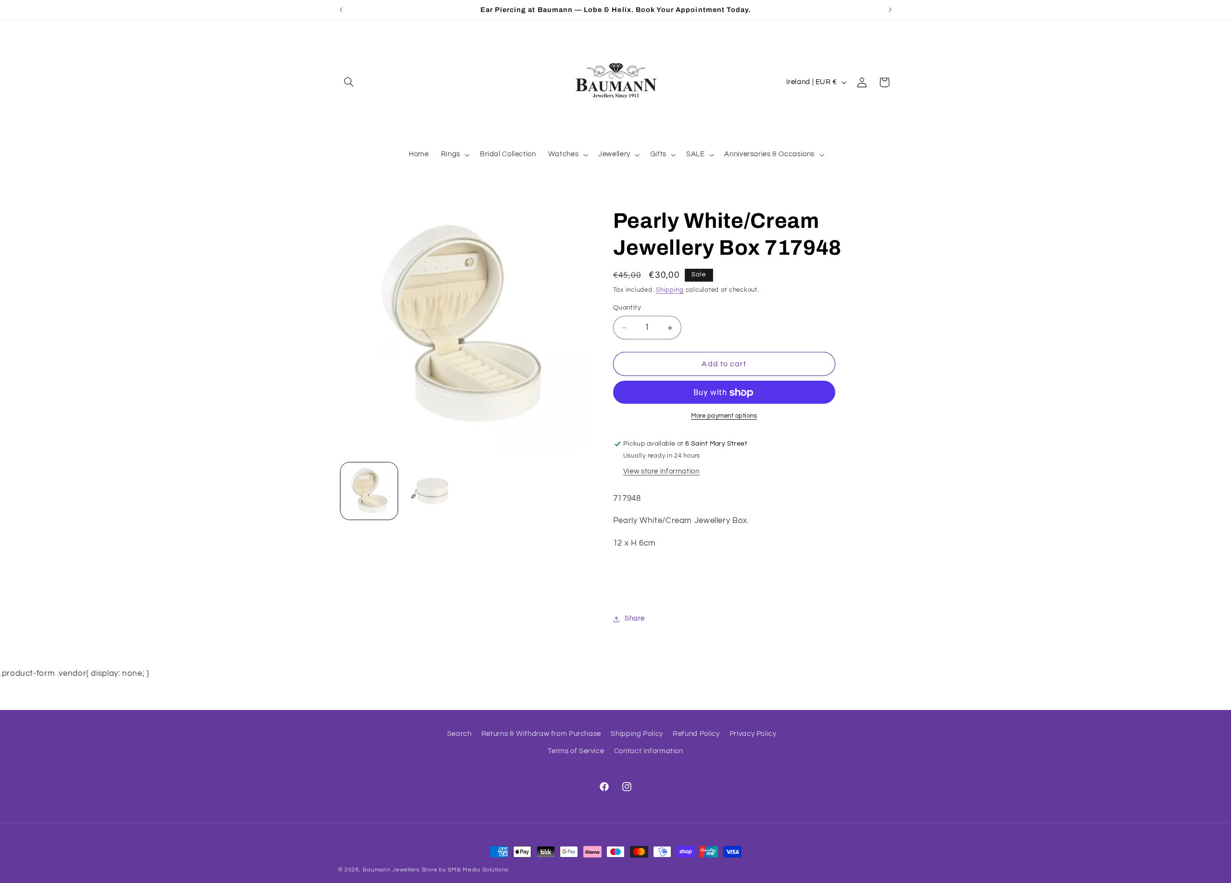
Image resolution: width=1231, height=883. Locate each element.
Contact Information (648, 751)
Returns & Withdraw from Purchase (541, 733)
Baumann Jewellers (391, 869)
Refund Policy (696, 733)
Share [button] (635, 618)
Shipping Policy (637, 733)
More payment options (724, 416)
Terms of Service (576, 751)
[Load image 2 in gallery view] (431, 491)
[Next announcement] (890, 9)
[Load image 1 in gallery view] (369, 491)
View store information (661, 471)
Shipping (670, 290)
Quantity (627, 308)
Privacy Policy (753, 733)
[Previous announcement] (341, 9)
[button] (349, 82)
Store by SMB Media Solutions (465, 869)
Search (459, 733)
